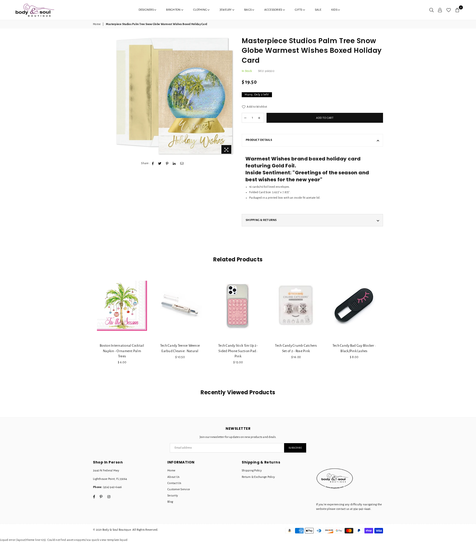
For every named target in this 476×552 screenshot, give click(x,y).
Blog (170, 501)
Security (172, 495)
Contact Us (174, 483)
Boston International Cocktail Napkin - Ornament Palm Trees (122, 351)
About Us (173, 477)
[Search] (431, 10)
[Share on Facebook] (153, 163)
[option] (174, 96)
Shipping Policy (252, 470)
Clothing (200, 9)
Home (97, 24)
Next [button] (388, 328)
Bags (248, 9)
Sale (318, 9)
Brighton (173, 9)
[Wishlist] (448, 10)
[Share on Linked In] (174, 163)
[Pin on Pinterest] (167, 163)
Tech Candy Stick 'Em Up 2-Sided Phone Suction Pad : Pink (238, 351)
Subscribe (295, 447)
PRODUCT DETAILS (259, 140)
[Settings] (440, 10)
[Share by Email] (182, 163)
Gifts (299, 9)
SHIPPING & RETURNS (261, 220)
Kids (334, 9)
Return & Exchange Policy (258, 477)
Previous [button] (87, 328)
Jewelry (226, 9)
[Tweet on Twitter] (160, 163)
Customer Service (178, 489)
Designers (146, 9)
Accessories (273, 9)
